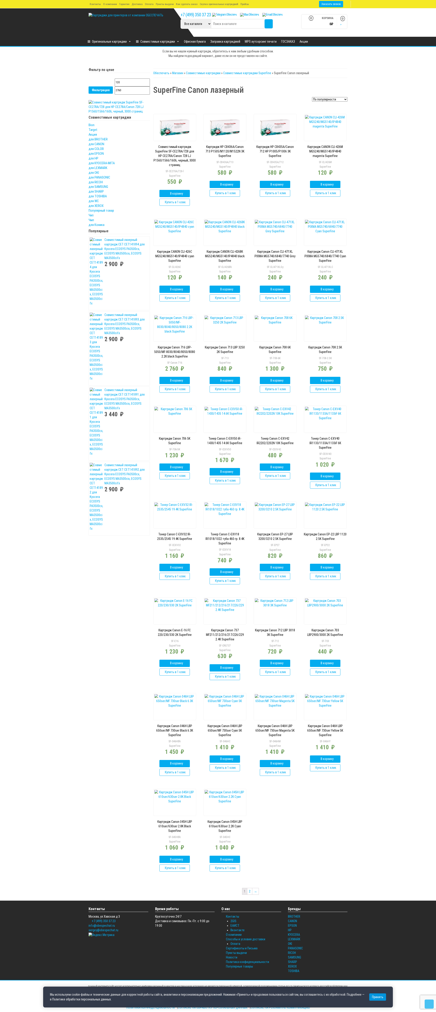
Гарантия (124, 4)
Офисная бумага (195, 41)
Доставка (137, 4)
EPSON (292, 925)
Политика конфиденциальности (247, 962)
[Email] (272, 15)
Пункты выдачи (165, 4)
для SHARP (96, 191)
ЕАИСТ (234, 925)
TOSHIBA (293, 971)
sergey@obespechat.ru (103, 930)
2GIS (233, 921)
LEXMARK (294, 939)
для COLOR (96, 149)
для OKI (94, 173)
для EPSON (96, 154)
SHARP (292, 962)
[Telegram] (224, 15)
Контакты (95, 4)
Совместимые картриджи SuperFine (247, 73)
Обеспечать (161, 73)
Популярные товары (239, 966)
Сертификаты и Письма (242, 948)
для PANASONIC (99, 177)
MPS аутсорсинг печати (261, 41)
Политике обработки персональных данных (81, 999)
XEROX (292, 966)
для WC (94, 201)
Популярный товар (101, 210)
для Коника (96, 225)
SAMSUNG (294, 957)
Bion (91, 125)
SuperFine (174, 175)
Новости (231, 957)
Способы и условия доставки (245, 939)
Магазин (177, 73)
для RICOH (96, 182)
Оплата (149, 4)
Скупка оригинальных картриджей (219, 4)
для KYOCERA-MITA (102, 163)
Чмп (91, 220)
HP (290, 930)
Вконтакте (237, 930)
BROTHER (294, 916)
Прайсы (244, 4)
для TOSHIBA (98, 196)
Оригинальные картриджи (109, 41)
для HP (93, 158)
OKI (290, 944)
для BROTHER (98, 139)
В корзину (176, 193)
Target (93, 130)
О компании (110, 4)
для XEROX (96, 206)
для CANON (96, 144)
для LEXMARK (98, 168)
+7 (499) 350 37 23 (196, 14)
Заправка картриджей (225, 41)
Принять (377, 997)
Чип (91, 215)
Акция (93, 134)
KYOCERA (294, 934)
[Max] (249, 15)
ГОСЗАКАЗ (288, 41)
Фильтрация (101, 90)
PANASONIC (295, 948)
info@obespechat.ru (102, 925)
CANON (292, 921)
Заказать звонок (331, 4)
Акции (304, 41)
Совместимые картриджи (157, 41)
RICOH (292, 953)
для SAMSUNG (98, 187)
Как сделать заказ (187, 4)
